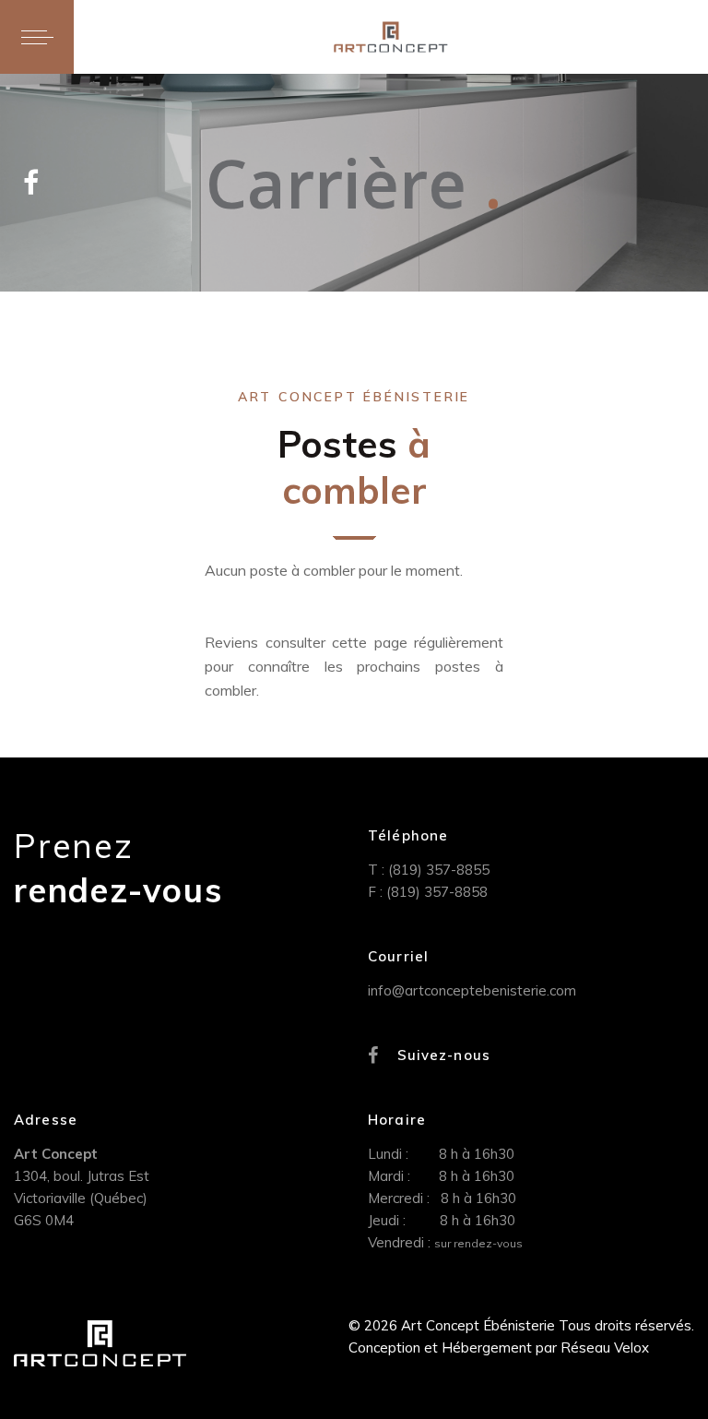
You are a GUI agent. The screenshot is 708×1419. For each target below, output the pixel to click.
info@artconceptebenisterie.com (472, 990)
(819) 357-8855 (439, 869)
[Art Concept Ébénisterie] (390, 37)
